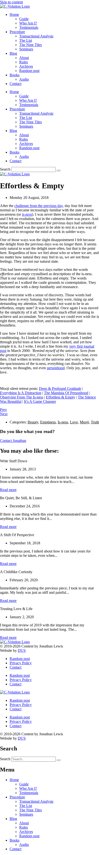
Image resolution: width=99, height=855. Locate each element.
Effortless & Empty (60, 397)
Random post (29, 71)
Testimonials (28, 27)
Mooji (84, 422)
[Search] (59, 170)
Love (74, 422)
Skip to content (11, 2)
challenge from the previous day (38, 206)
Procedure (17, 32)
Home (14, 14)
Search (5, 169)
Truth (95, 422)
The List (25, 40)
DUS (22, 650)
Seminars (26, 49)
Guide (24, 19)
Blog (13, 53)
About (24, 58)
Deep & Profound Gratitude (60, 388)
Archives (26, 66)
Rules (23, 62)
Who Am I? (28, 23)
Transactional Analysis (36, 36)
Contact (15, 84)
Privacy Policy (21, 663)
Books (14, 75)
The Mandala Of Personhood (66, 393)
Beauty (33, 422)
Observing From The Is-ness (21, 397)
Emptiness (48, 422)
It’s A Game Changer (40, 401)
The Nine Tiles (30, 45)
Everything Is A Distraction (20, 393)
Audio (24, 79)
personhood (56, 368)
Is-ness (63, 422)
